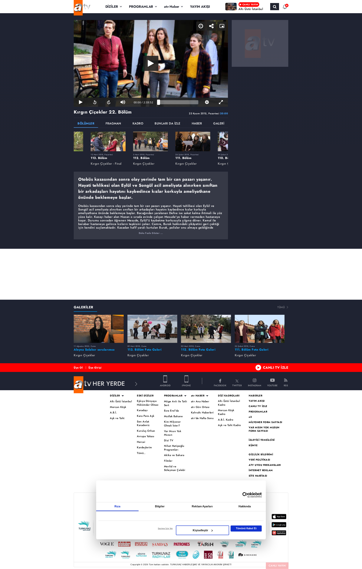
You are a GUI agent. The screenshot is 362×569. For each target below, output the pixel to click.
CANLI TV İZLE (275, 367)
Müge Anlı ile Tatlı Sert (175, 403)
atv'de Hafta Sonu (202, 418)
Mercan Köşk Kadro (226, 412)
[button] (77, 142)
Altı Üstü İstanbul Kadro (229, 403)
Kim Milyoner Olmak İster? (172, 423)
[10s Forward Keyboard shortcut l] (109, 102)
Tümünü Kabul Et (246, 528)
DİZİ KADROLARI (228, 395)
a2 (250, 417)
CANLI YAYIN (277, 565)
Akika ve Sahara (174, 455)
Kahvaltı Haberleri (202, 412)
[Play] (150, 63)
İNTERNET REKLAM (261, 470)
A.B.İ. (113, 412)
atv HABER (198, 395)
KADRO (138, 124)
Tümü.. (141, 453)
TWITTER (237, 385)
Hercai (141, 442)
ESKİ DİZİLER (145, 395)
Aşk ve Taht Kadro (229, 425)
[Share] (211, 26)
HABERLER (255, 395)
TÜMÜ (281, 307)
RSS (286, 385)
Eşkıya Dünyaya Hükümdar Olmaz (147, 403)
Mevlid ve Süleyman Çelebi (174, 468)
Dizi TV (168, 440)
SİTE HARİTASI (258, 476)
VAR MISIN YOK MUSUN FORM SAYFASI (264, 429)
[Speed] (200, 26)
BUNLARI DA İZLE (167, 124)
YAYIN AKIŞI (200, 6)
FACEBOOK (220, 385)
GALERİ (218, 124)
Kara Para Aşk (145, 416)
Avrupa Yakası (145, 436)
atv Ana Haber (200, 401)
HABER (197, 124)
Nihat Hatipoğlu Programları (174, 448)
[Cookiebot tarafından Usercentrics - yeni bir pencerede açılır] (245, 495)
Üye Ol (78, 367)
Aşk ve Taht (117, 418)
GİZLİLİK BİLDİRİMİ (261, 454)
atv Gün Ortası (200, 407)
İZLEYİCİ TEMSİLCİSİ (262, 440)
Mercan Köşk (118, 407)
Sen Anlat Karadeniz (143, 423)
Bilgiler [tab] (160, 506)
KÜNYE (253, 445)
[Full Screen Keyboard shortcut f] (221, 102)
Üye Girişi (94, 367)
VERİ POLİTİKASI (259, 459)
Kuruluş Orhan (146, 431)
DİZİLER (111, 6)
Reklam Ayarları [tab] (202, 506)
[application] (151, 63)
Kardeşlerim (144, 447)
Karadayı (142, 410)
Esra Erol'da (171, 410)
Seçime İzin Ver (165, 528)
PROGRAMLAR (141, 6)
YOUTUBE (272, 385)
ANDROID (165, 385)
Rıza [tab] (117, 506)
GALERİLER (83, 307)
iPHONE (186, 385)
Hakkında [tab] (245, 506)
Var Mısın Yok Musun (172, 433)
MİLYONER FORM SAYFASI (265, 422)
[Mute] (123, 102)
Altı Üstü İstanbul (121, 401)
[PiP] (221, 26)
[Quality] (207, 102)
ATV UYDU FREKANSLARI (265, 465)
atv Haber (171, 6)
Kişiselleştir (200, 530)
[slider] (178, 102)
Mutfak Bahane (173, 416)
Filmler (168, 461)
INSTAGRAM (254, 385)
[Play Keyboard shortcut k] (81, 102)
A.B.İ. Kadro (225, 420)
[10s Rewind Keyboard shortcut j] (95, 102)
